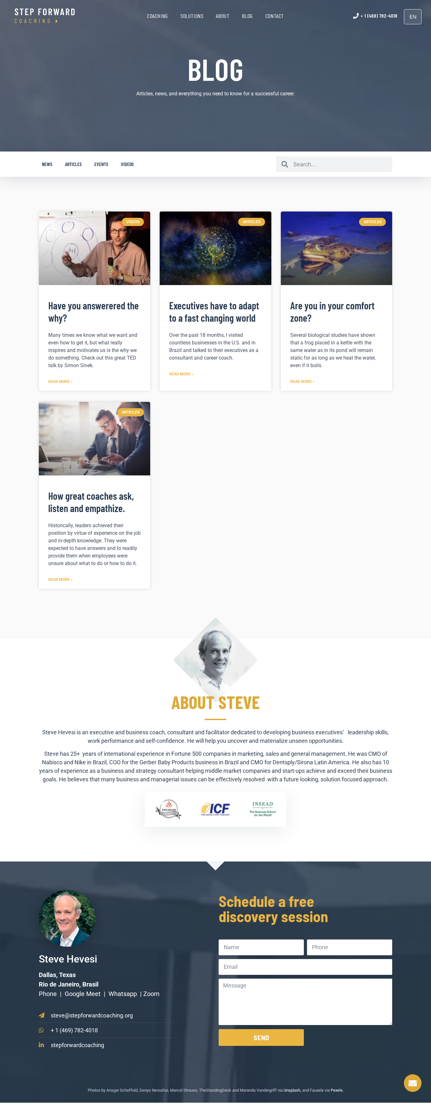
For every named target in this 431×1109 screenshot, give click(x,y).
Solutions (191, 15)
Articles (73, 164)
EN (413, 17)
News (47, 164)
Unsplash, (292, 1090)
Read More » (60, 381)
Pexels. (337, 1090)
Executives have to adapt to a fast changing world (214, 311)
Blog (247, 15)
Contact (274, 15)
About (222, 15)
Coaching (157, 15)
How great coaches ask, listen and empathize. (91, 502)
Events (101, 164)
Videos (127, 164)
